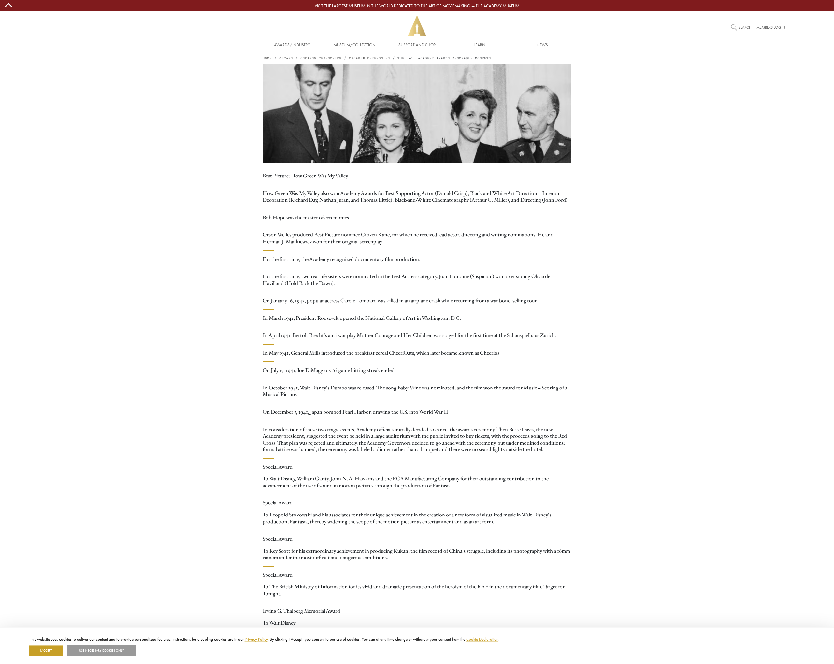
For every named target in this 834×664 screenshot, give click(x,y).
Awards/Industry (292, 44)
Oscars (286, 58)
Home (267, 58)
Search (745, 27)
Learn (479, 44)
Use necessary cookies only (101, 651)
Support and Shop (417, 44)
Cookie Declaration (482, 639)
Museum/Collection (354, 44)
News (542, 44)
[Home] (417, 25)
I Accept (46, 651)
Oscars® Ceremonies (320, 58)
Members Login (770, 27)
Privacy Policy (256, 639)
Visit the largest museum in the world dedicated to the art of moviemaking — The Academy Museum (417, 5)
